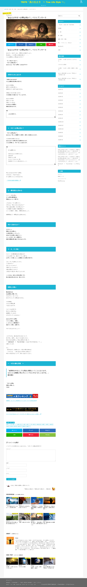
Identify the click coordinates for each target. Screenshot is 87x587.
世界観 (59, 28)
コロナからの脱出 (62, 64)
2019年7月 (60, 96)
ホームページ (43, 5)
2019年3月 (60, 111)
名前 (7, 463)
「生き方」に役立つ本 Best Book (66, 24)
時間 (52, 424)
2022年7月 (60, 89)
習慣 (16, 426)
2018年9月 (60, 132)
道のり (29, 426)
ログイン (60, 174)
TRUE (16, 538)
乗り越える (21, 424)
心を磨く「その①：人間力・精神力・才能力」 (68, 69)
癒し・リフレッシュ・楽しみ (64, 42)
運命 (25, 426)
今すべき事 (30, 424)
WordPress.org (61, 181)
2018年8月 (60, 136)
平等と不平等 (61, 149)
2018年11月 (60, 125)
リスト (15, 424)
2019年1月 (60, 118)
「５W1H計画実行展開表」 (13, 180)
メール (8, 468)
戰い (48, 424)
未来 (8, 426)
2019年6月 (60, 100)
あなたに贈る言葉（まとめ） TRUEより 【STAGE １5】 (67, 79)
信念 (35, 424)
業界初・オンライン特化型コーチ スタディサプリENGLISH (20, 400)
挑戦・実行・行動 (11, 422)
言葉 (59, 49)
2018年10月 (60, 129)
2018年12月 (60, 121)
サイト (7, 473)
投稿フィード (61, 176)
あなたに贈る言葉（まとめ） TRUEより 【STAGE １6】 (67, 74)
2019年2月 (60, 114)
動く (44, 424)
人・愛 (59, 31)
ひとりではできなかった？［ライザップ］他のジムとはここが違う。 (23, 414)
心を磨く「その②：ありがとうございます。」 (67, 60)
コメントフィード (62, 178)
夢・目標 (60, 35)
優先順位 (39, 424)
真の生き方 (60, 46)
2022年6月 (60, 93)
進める (20, 426)
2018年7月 (60, 139)
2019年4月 (60, 107)
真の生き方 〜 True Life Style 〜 (66, 163)
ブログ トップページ (37, 582)
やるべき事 (10, 424)
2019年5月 (60, 103)
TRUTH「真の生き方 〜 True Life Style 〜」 (43, 2)
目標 (12, 426)
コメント (8, 448)
